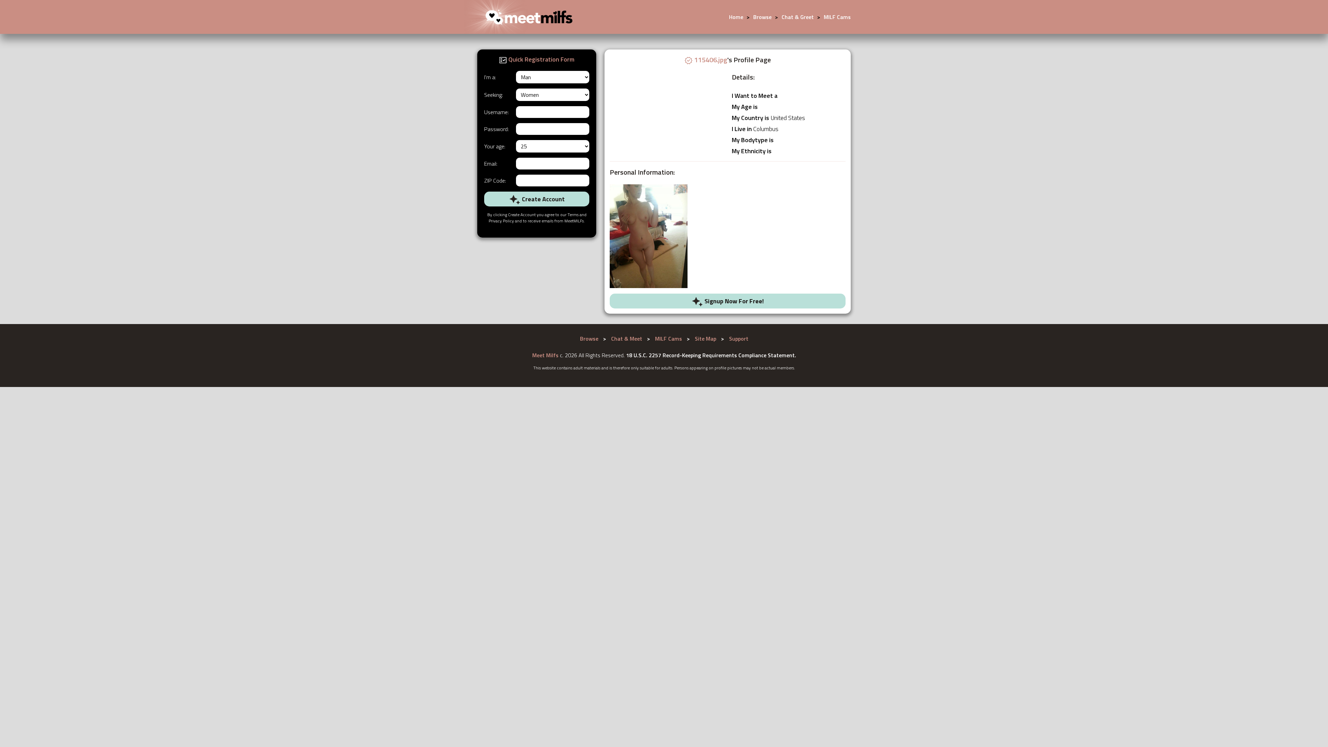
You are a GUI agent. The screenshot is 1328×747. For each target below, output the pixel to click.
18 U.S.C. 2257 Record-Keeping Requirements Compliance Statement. (711, 355)
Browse (762, 17)
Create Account (542, 199)
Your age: (494, 146)
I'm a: (490, 77)
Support (738, 338)
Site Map (705, 338)
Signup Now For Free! (733, 301)
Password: (496, 129)
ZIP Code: (495, 180)
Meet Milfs (545, 355)
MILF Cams (837, 17)
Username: (496, 112)
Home (736, 17)
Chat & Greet (798, 17)
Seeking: (493, 95)
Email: (490, 163)
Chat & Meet (626, 338)
